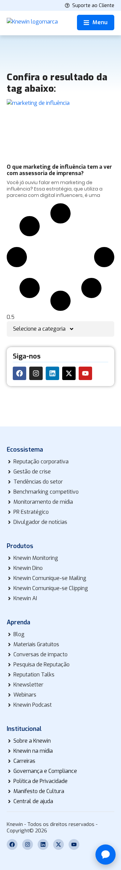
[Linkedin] (52, 373)
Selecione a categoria (39, 328)
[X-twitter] (69, 373)
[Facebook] (19, 373)
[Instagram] (36, 373)
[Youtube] (85, 373)
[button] (95, 22)
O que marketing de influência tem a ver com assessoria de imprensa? (59, 170)
